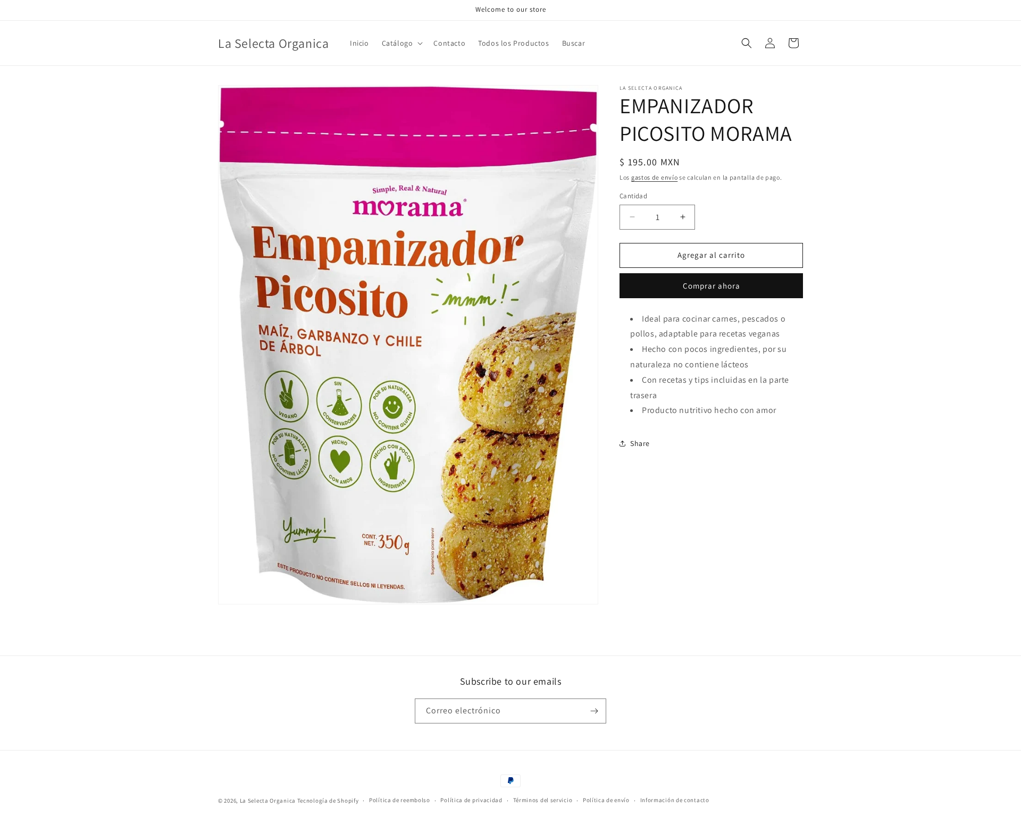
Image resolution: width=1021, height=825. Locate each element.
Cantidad (633, 195)
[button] (401, 43)
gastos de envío (654, 177)
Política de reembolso (399, 800)
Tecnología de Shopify (328, 800)
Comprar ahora (711, 286)
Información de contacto (674, 800)
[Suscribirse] (594, 710)
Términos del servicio (543, 800)
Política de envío (606, 800)
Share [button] (640, 443)
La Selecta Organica (268, 800)
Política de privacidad (471, 800)
